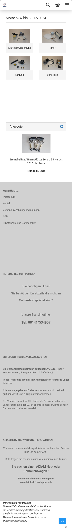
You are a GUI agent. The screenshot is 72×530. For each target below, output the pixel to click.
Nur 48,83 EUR (36, 170)
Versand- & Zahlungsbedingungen (21, 210)
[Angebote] (61, 127)
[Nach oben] (61, 524)
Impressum (9, 196)
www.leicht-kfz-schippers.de (36, 482)
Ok (62, 521)
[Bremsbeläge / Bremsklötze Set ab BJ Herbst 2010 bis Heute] (36, 143)
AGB (5, 216)
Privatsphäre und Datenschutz (19, 222)
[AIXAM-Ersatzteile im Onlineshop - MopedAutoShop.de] (7, 5)
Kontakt (7, 203)
